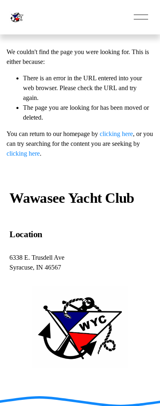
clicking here (116, 133)
